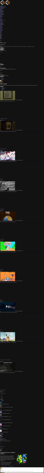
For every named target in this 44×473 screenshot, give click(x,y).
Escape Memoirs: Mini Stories (3, 148)
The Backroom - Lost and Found (3, 118)
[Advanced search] (0, 43)
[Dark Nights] (7, 160)
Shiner (1, 299)
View (0, 404)
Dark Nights (1, 413)
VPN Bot (3, 446)
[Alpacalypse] (7, 250)
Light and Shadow (2, 416)
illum (0, 329)
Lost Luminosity (2, 419)
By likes (2, 89)
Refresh (1, 437)
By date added (3, 87)
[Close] (1, 450)
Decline (1, 472)
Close (1, 64)
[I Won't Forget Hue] (7, 220)
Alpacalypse (1, 269)
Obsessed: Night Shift (2, 422)
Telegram (1, 446)
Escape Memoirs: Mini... (2, 410)
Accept (3, 472)
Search (3, 64)
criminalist (1, 438)
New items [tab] (3, 400)
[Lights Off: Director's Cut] (7, 371)
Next (2, 397)
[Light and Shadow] (7, 190)
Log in (1, 37)
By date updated (3, 88)
